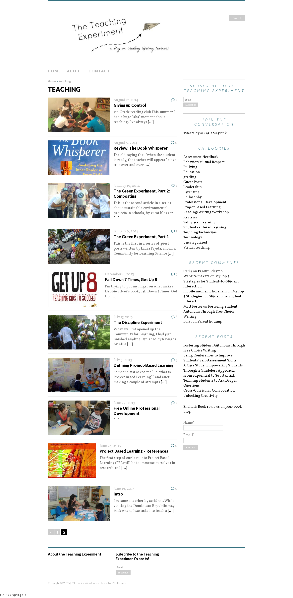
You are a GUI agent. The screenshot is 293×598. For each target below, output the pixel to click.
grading (189, 177)
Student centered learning (204, 227)
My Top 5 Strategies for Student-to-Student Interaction (211, 281)
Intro (118, 493)
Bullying (190, 167)
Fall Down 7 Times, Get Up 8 (131, 279)
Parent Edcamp (210, 271)
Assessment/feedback (200, 157)
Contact (99, 71)
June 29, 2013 (124, 403)
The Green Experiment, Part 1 (141, 236)
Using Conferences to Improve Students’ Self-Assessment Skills (209, 358)
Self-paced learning (199, 222)
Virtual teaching (196, 247)
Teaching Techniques (200, 232)
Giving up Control (130, 105)
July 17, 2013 (123, 317)
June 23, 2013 (110, 445)
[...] (150, 122)
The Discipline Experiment (138, 322)
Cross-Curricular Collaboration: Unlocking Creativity (209, 393)
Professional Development (204, 202)
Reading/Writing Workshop (206, 212)
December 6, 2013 (119, 274)
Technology (192, 237)
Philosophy (192, 197)
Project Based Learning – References (134, 451)
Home (54, 71)
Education (191, 172)
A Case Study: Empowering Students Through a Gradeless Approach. (213, 368)
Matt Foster (192, 306)
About (75, 71)
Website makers (196, 276)
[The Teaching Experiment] (146, 34)
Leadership (192, 187)
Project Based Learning (202, 207)
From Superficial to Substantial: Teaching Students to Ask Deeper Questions (210, 380)
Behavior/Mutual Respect (204, 162)
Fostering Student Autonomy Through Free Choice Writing (210, 311)
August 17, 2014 (126, 100)
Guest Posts (192, 182)
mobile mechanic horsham (205, 291)
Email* (189, 435)
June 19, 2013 (124, 488)
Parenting (191, 192)
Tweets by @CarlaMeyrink (205, 133)
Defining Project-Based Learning (143, 365)
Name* (188, 422)
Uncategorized (195, 242)
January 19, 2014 (127, 185)
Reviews (190, 217)
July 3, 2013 (123, 360)
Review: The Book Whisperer (141, 148)
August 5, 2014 (126, 142)
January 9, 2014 (126, 231)
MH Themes (119, 583)
